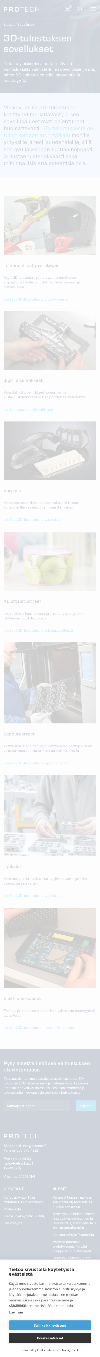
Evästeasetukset (50, 1338)
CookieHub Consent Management (57, 1350)
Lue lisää (16, 1312)
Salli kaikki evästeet (50, 1325)
